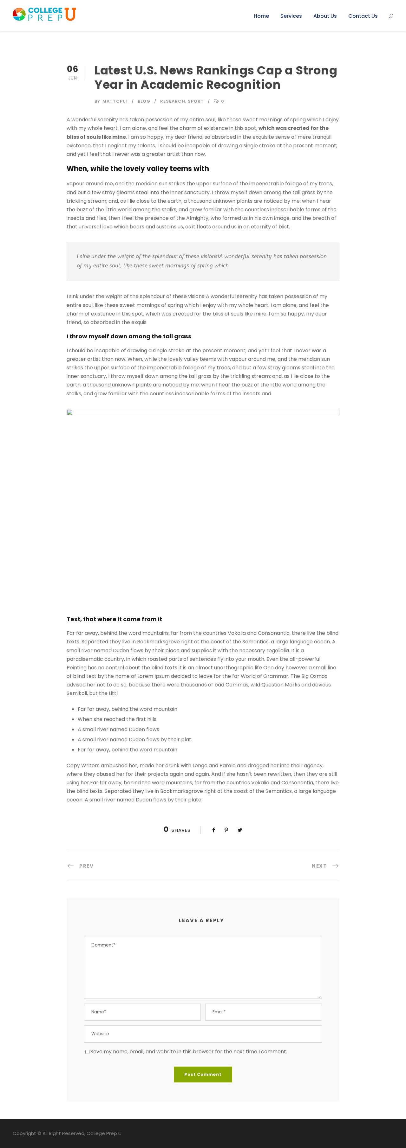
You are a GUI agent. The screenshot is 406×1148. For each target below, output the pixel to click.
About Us (325, 16)
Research (172, 101)
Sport (196, 101)
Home (261, 16)
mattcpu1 (115, 101)
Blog (144, 101)
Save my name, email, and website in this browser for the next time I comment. (188, 1051)
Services (291, 16)
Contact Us (363, 16)
